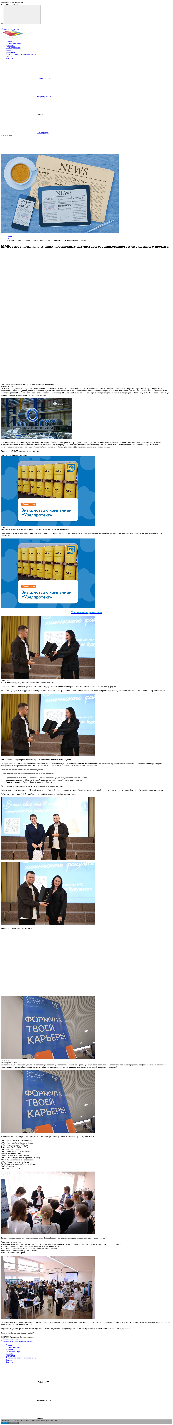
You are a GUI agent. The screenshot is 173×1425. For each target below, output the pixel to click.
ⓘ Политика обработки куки (10, 1339)
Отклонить (14, 1423)
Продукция (10, 52)
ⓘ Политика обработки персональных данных (16, 1341)
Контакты (10, 58)
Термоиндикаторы (13, 48)
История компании (13, 44)
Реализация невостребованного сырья (21, 54)
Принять (5, 1423)
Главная (9, 41)
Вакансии (10, 56)
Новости (9, 50)
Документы (10, 46)
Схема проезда (42, 133)
